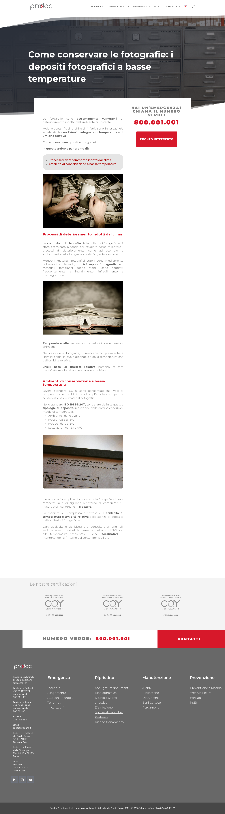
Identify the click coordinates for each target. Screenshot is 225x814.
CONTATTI (189, 639)
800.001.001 (156, 122)
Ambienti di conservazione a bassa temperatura (82, 164)
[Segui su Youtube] (30, 779)
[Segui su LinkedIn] (14, 779)
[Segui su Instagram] (22, 779)
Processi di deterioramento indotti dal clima (80, 160)
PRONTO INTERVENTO (156, 139)
